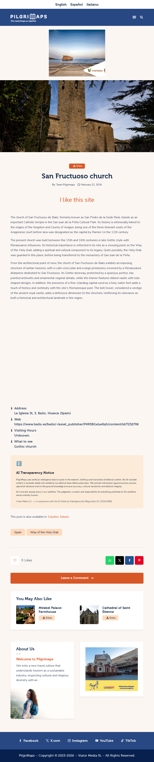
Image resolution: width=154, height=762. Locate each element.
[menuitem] (61, 4)
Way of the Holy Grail (44, 532)
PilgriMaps (27, 755)
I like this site (77, 200)
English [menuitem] (61, 4)
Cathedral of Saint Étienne (116, 610)
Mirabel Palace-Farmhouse (50, 610)
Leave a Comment (75, 578)
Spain (17, 532)
